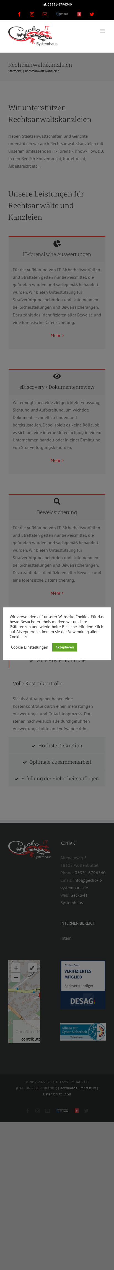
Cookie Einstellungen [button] (29, 647)
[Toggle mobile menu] (103, 31)
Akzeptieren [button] (65, 647)
